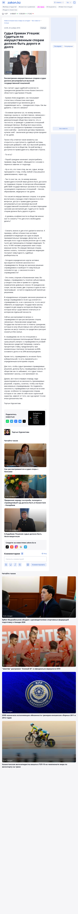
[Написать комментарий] (25, 559)
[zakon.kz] (14, 2)
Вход (45, 553)
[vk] (20, 421)
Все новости (36, 21)
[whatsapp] (7, 421)
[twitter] (24, 421)
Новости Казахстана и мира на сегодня (17, 21)
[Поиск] (74, 2)
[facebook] (16, 421)
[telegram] (11, 421)
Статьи (6, 23)
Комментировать (38, 565)
